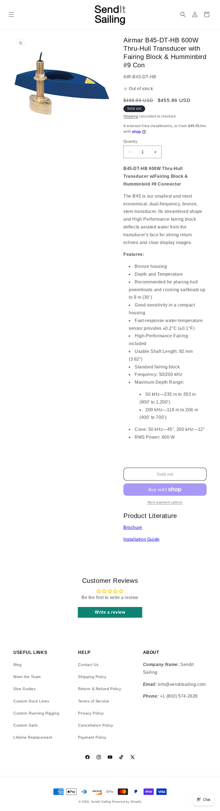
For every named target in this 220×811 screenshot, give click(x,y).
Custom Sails (25, 725)
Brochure (132, 527)
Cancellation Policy (95, 725)
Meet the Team (27, 677)
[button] (11, 14)
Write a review (110, 612)
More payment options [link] (165, 502)
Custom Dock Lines (31, 701)
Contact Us (88, 664)
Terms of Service (93, 701)
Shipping (130, 116)
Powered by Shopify (127, 801)
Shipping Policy (92, 677)
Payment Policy (92, 737)
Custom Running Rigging (36, 713)
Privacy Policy (91, 713)
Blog (17, 664)
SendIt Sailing (101, 801)
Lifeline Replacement (32, 737)
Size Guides (24, 689)
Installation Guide (141, 539)
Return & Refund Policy (99, 689)
